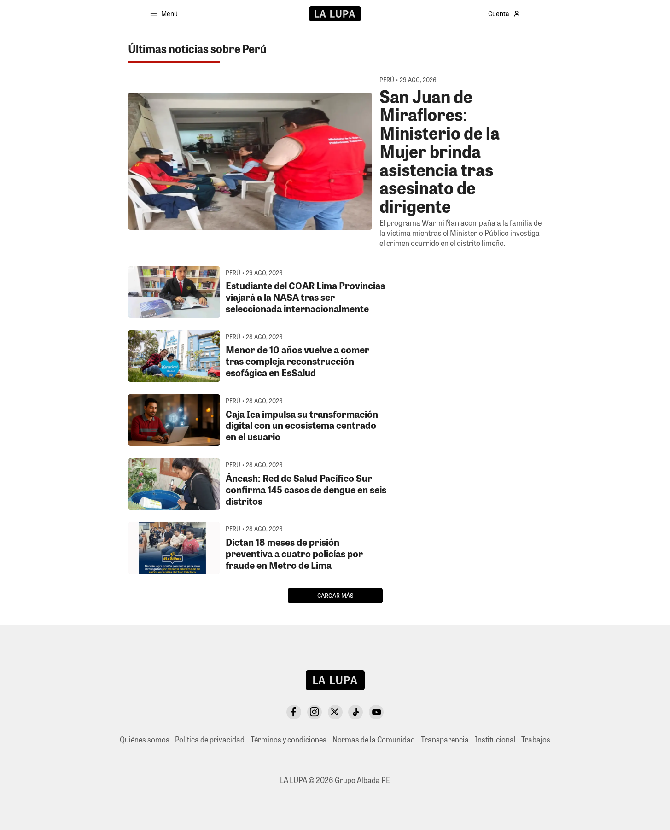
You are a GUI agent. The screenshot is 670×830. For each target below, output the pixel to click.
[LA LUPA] (335, 13)
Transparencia (445, 739)
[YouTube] (376, 712)
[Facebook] (293, 712)
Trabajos (535, 739)
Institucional (495, 739)
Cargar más (335, 595)
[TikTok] (355, 712)
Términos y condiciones (288, 739)
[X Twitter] (335, 712)
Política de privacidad (210, 739)
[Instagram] (314, 712)
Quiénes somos (144, 739)
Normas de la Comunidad (373, 739)
